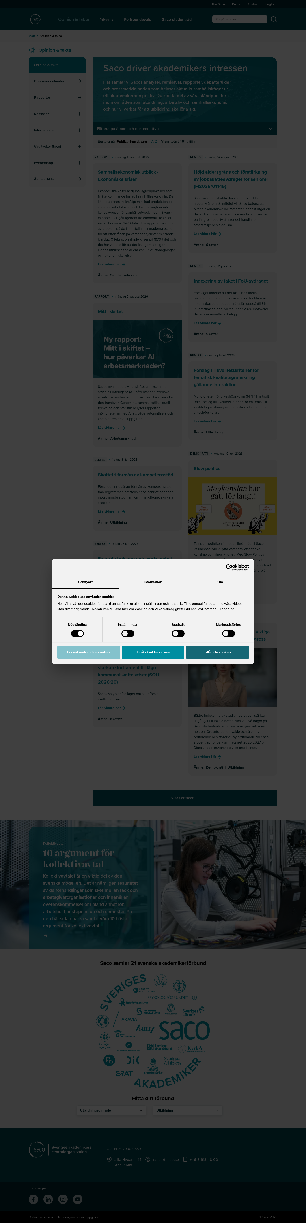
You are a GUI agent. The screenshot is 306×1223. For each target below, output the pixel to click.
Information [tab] (153, 582)
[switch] (127, 633)
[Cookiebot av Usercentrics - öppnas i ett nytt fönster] (229, 567)
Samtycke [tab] (86, 582)
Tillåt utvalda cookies (153, 652)
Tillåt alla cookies (217, 652)
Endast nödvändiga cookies (88, 652)
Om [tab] (220, 582)
